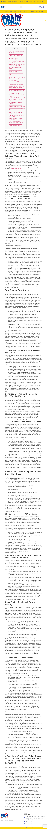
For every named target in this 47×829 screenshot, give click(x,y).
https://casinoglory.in (16, 168)
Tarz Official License (13, 58)
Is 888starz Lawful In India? (15, 100)
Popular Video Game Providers (16, 122)
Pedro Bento (40, 828)
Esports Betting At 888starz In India (17, 97)
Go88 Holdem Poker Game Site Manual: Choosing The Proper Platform (16, 55)
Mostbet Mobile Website (14, 121)
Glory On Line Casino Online (15, 99)
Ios (9, 83)
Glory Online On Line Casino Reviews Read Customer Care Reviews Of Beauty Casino (15, 125)
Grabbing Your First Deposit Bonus (17, 81)
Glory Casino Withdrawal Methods (16, 90)
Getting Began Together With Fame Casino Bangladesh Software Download (17, 112)
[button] (21, 7)
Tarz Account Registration (15, 59)
